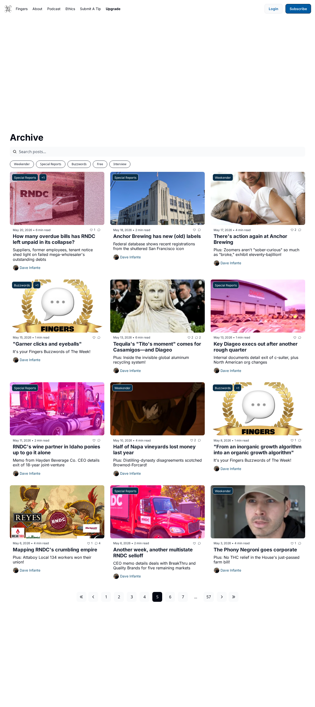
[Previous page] (93, 597)
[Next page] (222, 597)
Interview (119, 164)
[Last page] (233, 597)
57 (208, 597)
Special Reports (50, 164)
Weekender (22, 164)
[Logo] (8, 9)
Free (100, 164)
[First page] (81, 597)
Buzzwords (79, 164)
